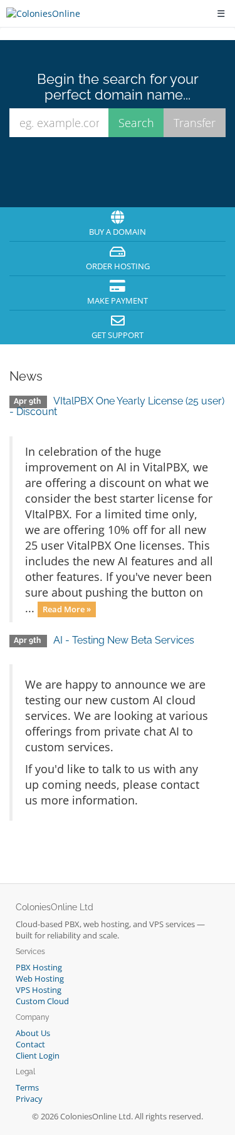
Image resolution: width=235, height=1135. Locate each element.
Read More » (67, 609)
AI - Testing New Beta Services (123, 640)
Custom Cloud (42, 1001)
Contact (30, 1044)
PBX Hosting (39, 967)
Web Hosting (40, 978)
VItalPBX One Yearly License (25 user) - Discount (116, 406)
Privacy (29, 1099)
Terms (27, 1087)
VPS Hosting (38, 990)
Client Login (38, 1055)
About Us (33, 1033)
